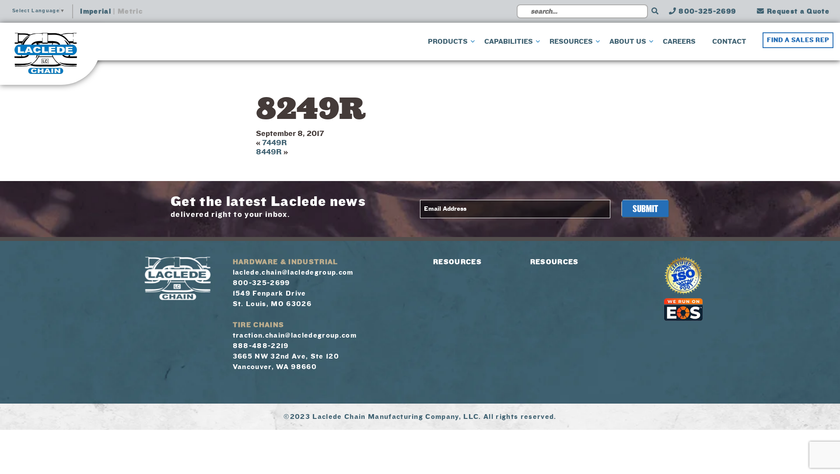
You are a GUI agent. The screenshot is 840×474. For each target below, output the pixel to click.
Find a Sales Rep (798, 40)
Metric (130, 11)
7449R (274, 142)
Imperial (95, 11)
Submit (645, 209)
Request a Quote (797, 11)
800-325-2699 (706, 11)
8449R (269, 152)
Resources (457, 262)
